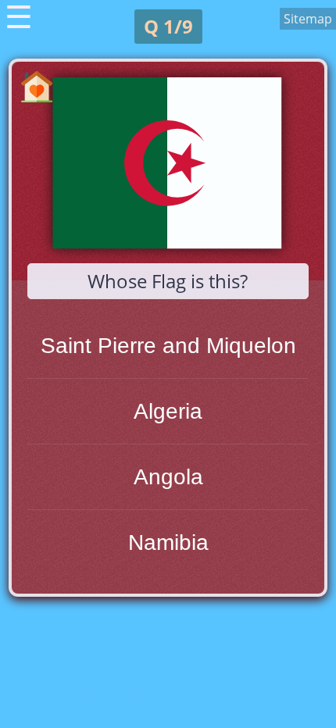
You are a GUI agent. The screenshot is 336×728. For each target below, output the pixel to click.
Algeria (168, 411)
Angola (168, 477)
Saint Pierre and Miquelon (168, 346)
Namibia (168, 542)
